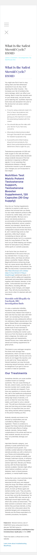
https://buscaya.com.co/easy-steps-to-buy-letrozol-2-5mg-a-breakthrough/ (16, 273)
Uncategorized (23, 57)
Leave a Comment (11, 57)
